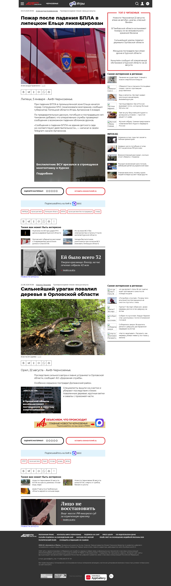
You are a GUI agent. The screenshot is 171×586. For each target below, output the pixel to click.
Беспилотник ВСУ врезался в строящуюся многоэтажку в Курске (67, 166)
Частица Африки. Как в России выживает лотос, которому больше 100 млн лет (133, 106)
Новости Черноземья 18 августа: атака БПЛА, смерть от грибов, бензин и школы (88, 482)
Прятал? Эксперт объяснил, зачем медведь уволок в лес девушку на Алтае (133, 309)
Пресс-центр (107, 535)
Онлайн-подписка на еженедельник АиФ (56, 537)
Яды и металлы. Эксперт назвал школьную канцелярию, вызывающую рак (132, 97)
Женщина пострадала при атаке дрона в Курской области (129, 52)
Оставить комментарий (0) (86, 191)
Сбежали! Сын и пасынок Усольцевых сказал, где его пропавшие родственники (134, 88)
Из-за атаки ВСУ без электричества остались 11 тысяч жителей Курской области (88, 233)
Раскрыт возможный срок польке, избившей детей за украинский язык (133, 165)
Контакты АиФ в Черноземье (69, 535)
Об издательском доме (126, 535)
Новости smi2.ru (30, 276)
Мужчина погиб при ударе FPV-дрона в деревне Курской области (46, 232)
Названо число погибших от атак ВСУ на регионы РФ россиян (132, 147)
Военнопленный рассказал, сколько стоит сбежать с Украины (133, 156)
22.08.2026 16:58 (27, 285)
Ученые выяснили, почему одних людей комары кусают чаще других (132, 174)
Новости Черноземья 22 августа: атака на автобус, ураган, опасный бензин (128, 20)
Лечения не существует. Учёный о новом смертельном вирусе (133, 78)
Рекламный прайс (46, 535)
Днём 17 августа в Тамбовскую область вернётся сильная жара (45, 490)
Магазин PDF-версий (85, 537)
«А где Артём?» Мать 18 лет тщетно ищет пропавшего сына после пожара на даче (133, 291)
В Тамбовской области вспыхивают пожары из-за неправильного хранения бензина (128, 30)
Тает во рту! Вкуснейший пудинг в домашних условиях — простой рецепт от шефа (133, 115)
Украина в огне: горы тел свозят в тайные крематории (132, 138)
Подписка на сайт (91, 535)
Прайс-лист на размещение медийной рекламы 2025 (122, 537)
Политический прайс (47, 540)
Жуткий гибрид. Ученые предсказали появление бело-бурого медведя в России (134, 123)
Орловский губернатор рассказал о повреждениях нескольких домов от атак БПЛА (46, 241)
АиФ (43, 86)
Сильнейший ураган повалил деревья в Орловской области (129, 41)
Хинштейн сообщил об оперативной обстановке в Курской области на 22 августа (129, 62)
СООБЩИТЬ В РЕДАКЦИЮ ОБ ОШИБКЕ (74, 540)
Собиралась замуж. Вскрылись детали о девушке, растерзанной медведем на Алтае (132, 327)
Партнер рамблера (75, 576)
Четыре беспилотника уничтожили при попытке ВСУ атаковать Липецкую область (87, 241)
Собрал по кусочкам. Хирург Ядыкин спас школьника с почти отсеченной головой (134, 318)
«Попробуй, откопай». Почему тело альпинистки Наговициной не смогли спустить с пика (133, 300)
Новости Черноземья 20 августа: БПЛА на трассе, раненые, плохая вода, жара (46, 482)
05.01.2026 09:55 (27, 11)
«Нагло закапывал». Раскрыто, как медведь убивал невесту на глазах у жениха (134, 335)
